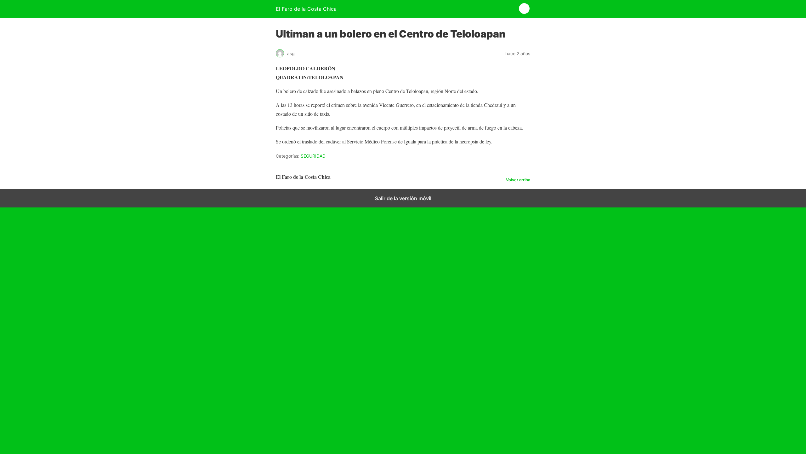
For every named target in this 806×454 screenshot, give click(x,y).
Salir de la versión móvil (403, 198)
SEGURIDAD (313, 156)
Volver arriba (518, 180)
